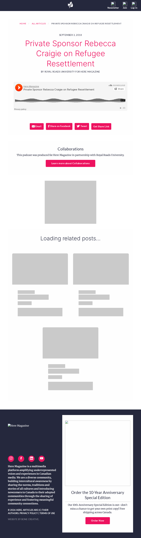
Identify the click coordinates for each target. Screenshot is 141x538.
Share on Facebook (60, 126)
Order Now (97, 520)
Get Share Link (101, 126)
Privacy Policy (29, 513)
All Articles (39, 23)
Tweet (84, 126)
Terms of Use (47, 513)
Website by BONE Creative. (23, 519)
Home (23, 23)
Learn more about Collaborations (70, 163)
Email (39, 126)
